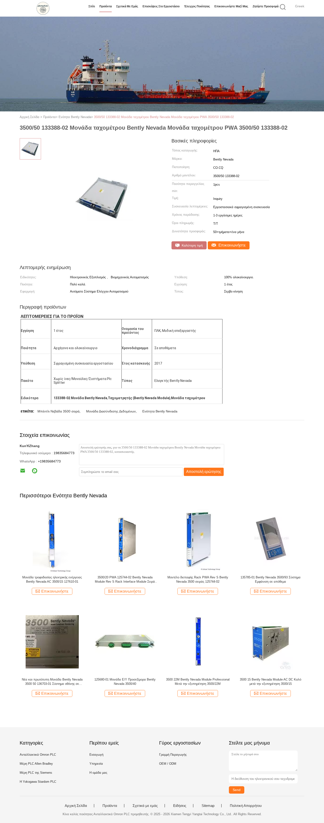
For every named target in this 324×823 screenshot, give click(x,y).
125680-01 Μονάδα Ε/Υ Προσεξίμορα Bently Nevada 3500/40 (125, 682)
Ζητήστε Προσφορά (265, 6)
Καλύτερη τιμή (192, 245)
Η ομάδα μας (98, 772)
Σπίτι (91, 6)
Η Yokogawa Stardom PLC (38, 781)
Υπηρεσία (96, 763)
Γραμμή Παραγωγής (173, 754)
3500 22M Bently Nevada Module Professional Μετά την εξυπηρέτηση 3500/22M (198, 682)
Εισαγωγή (96, 754)
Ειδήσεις (179, 805)
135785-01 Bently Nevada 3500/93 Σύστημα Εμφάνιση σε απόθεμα (271, 579)
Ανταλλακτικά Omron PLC (38, 754)
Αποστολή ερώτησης (203, 472)
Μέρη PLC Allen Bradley (36, 763)
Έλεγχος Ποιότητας (197, 6)
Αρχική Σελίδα (76, 805)
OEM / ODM (167, 763)
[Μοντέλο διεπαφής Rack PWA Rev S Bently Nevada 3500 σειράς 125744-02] (197, 539)
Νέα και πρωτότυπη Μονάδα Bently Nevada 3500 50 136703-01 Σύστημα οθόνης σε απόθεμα (52, 682)
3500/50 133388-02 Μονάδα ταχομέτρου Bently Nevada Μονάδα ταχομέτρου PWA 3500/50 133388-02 (164, 117)
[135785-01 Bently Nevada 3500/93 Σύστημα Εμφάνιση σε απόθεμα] (270, 539)
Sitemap (208, 805)
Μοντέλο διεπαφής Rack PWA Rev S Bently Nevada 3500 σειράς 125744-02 (197, 579)
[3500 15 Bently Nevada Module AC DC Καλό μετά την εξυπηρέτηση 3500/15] (270, 641)
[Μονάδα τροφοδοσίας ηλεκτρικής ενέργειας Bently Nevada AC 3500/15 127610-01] (52, 539)
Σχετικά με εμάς (127, 6)
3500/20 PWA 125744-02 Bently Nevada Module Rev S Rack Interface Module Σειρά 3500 (125, 580)
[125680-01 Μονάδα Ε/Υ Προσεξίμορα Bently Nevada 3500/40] (125, 641)
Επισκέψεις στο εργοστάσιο (161, 6)
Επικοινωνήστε (231, 245)
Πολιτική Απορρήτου (246, 805)
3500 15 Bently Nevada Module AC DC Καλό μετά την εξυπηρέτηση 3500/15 (270, 682)
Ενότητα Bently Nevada (159, 411)
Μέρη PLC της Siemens (36, 772)
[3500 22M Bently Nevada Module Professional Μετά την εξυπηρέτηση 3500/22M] (197, 641)
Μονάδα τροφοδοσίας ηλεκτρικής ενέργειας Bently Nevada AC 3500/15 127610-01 (52, 579)
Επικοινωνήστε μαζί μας (231, 6)
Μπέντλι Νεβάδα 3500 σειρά (58, 411)
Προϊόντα (105, 6)
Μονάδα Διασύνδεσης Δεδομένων (111, 411)
